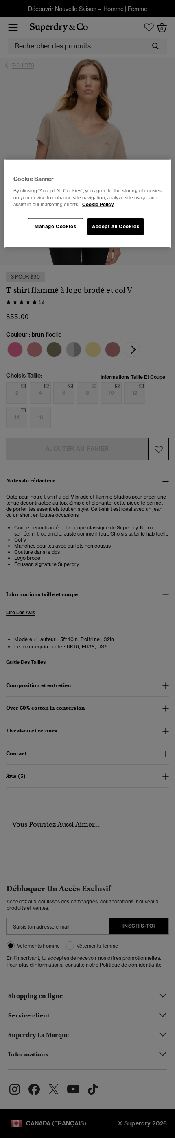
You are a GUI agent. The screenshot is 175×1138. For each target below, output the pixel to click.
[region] (87, 203)
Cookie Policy (98, 204)
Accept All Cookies (115, 226)
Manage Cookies (55, 226)
